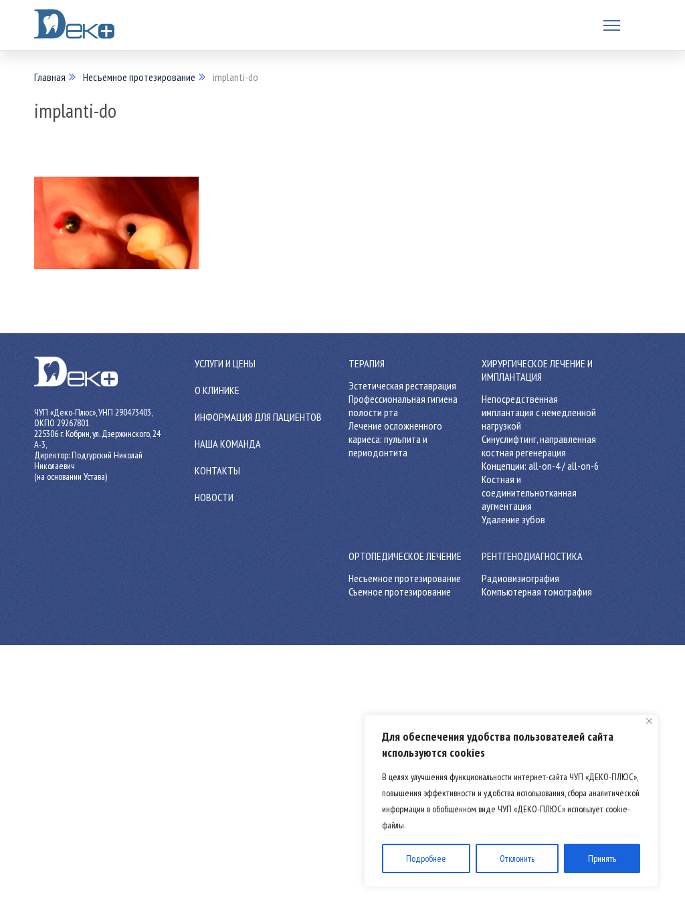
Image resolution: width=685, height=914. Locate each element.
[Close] (649, 721)
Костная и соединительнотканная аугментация (529, 492)
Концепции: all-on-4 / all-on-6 (540, 465)
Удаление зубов (513, 519)
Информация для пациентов (258, 417)
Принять (602, 858)
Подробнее (426, 858)
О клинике (217, 390)
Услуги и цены (225, 363)
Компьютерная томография (537, 591)
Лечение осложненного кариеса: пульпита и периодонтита (395, 439)
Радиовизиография (520, 578)
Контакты (217, 470)
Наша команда (228, 443)
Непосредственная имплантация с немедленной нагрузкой (539, 412)
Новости (214, 497)
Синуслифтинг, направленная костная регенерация (539, 445)
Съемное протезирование (400, 591)
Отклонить (517, 858)
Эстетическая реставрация (402, 385)
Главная (50, 77)
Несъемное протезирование (139, 77)
